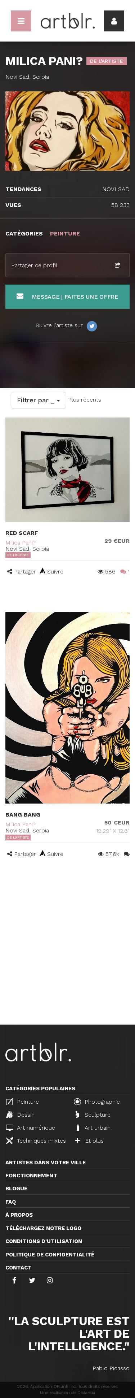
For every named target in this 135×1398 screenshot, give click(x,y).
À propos (19, 1215)
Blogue (16, 1188)
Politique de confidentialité (49, 1254)
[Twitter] (92, 325)
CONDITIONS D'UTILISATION (43, 1241)
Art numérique (35, 1127)
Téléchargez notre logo (43, 1228)
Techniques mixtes (40, 1140)
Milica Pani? (20, 542)
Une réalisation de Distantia (67, 1392)
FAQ (10, 1202)
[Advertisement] (67, 953)
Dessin (25, 1114)
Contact (18, 1267)
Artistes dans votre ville (45, 1162)
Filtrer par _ (37, 400)
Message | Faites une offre (74, 296)
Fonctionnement (31, 1175)
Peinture (27, 1101)
